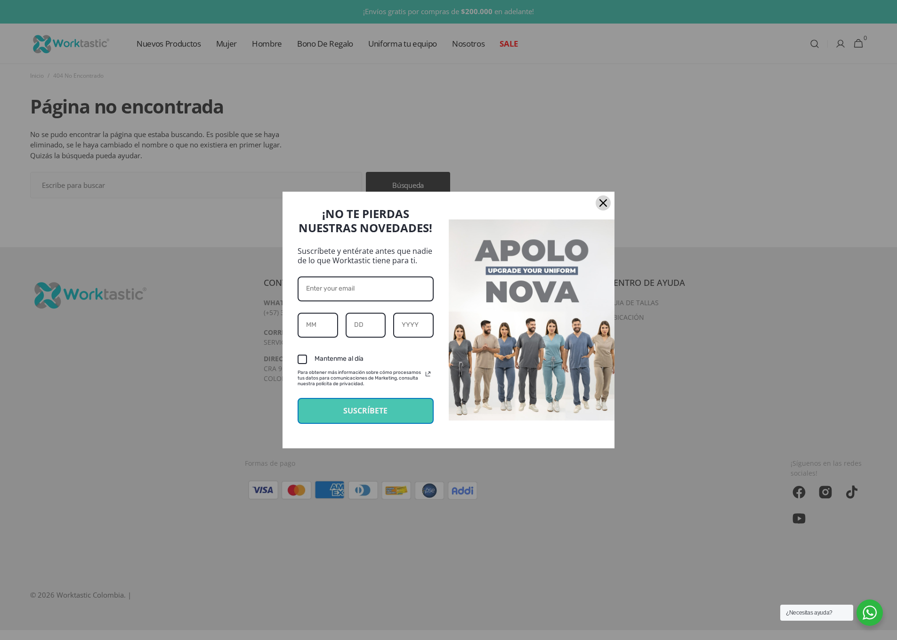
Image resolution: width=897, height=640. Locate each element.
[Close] (603, 203)
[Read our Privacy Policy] (428, 374)
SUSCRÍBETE (365, 410)
